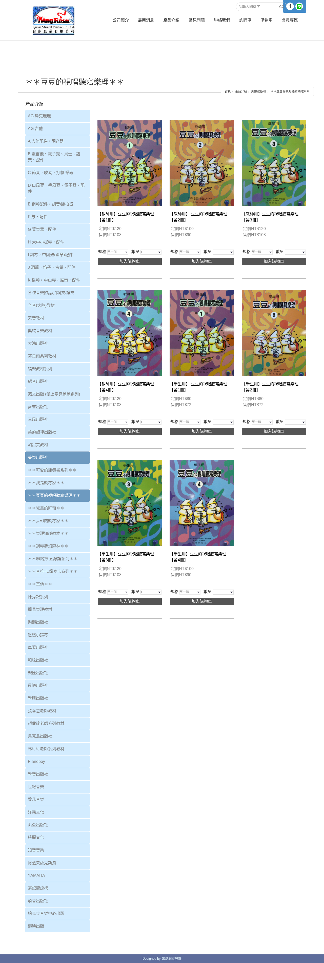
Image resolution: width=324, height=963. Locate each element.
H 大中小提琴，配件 (46, 242)
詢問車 (245, 20)
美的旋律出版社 (42, 432)
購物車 (266, 20)
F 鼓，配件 (38, 217)
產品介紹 (171, 20)
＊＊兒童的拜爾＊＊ (46, 508)
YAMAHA (36, 875)
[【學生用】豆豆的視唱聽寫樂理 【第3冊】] (129, 502)
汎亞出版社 (38, 825)
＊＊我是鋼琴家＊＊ (46, 483)
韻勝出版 (36, 926)
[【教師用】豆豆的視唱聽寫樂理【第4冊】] (129, 332)
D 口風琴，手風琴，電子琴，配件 (56, 188)
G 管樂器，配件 (42, 229)
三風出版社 (38, 419)
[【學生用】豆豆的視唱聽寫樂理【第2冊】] (274, 332)
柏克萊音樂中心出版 (46, 913)
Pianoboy (36, 761)
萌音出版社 (38, 901)
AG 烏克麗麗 (39, 116)
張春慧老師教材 (42, 711)
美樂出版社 (258, 91)
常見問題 (197, 20)
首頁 (228, 91)
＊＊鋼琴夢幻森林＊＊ (48, 546)
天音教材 (36, 318)
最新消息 (146, 20)
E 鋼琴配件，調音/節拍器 (50, 204)
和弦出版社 (38, 660)
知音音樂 (36, 850)
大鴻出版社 (38, 343)
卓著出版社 (38, 647)
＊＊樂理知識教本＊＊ (48, 533)
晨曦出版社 (38, 685)
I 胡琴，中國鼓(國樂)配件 (50, 255)
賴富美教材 (38, 445)
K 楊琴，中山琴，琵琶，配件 (54, 280)
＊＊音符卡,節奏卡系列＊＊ (52, 571)
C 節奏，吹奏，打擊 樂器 (50, 173)
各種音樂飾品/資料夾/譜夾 (51, 293)
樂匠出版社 (38, 673)
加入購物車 (129, 261)
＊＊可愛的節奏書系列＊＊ (52, 470)
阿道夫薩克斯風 (42, 863)
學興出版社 (38, 698)
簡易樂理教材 (40, 609)
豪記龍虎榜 (38, 888)
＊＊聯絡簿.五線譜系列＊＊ (52, 559)
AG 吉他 (35, 128)
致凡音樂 (36, 799)
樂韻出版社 (38, 622)
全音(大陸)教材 (41, 305)
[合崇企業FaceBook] (290, 6)
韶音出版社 (38, 381)
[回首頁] (54, 20)
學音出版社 (38, 774)
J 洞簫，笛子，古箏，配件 (51, 267)
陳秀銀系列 (38, 597)
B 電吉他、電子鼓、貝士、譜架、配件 (54, 157)
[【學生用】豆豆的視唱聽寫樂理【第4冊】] (202, 502)
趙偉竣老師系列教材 (46, 723)
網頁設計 (174, 958)
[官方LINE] (299, 6)
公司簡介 (121, 20)
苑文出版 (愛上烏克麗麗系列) (54, 394)
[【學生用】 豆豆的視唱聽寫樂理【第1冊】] (202, 332)
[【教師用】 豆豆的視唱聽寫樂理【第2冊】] (202, 162)
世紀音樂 (36, 787)
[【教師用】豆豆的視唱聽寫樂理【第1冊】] (129, 162)
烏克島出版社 (40, 736)
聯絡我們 (222, 20)
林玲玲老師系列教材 (46, 749)
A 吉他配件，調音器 (46, 141)
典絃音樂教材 (40, 331)
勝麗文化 (36, 837)
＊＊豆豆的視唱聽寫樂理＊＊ (290, 91)
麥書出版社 (38, 407)
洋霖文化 (36, 812)
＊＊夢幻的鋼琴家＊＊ (48, 521)
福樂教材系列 (40, 369)
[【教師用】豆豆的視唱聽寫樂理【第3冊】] (274, 162)
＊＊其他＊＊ (40, 584)
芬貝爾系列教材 (42, 356)
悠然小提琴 (38, 635)
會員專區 (290, 20)
